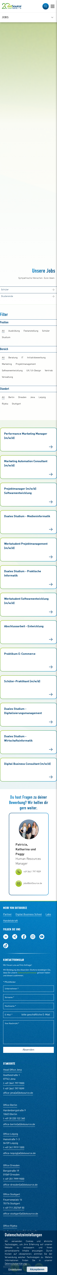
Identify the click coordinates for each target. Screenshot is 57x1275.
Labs (48, 914)
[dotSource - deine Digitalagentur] (12, 6)
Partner (7, 914)
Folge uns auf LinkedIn (5, 936)
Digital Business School (29, 914)
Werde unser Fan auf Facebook (23, 936)
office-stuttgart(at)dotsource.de (20, 1214)
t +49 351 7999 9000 (13, 1179)
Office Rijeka (10, 1226)
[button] (45, 6)
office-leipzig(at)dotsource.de (19, 1153)
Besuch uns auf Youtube (41, 936)
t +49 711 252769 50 (13, 1208)
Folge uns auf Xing (14, 936)
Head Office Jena (12, 1070)
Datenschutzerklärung (16, 1264)
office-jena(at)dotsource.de (18, 1093)
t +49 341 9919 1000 (13, 1147)
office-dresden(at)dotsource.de (20, 1185)
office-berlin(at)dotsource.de (19, 1124)
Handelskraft (10, 921)
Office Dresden (11, 1165)
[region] (28, 17)
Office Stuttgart (11, 1194)
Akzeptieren (37, 1269)
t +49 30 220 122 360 (14, 1118)
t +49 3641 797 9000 (13, 1083)
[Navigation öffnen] (52, 6)
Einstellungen (15, 1269)
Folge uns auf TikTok (5, 945)
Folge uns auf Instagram (32, 936)
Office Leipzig (10, 1134)
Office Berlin (10, 1105)
